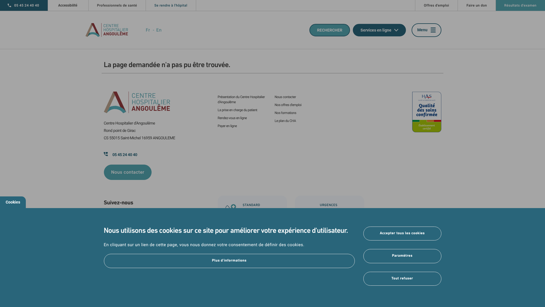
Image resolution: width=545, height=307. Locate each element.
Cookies (13, 202)
